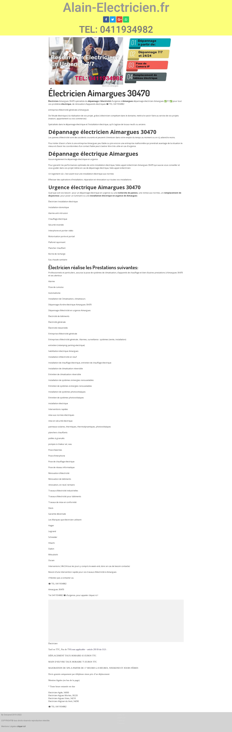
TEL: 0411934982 (116, 29)
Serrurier (120, 715)
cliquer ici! (21, 726)
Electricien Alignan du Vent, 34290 (63, 701)
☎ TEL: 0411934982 (115, 104)
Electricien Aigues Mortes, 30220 (63, 695)
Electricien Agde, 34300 (58, 692)
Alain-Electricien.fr (116, 7)
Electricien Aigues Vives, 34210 (62, 698)
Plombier (121, 720)
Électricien (53, 643)
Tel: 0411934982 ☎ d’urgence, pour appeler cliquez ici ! (73, 595)
